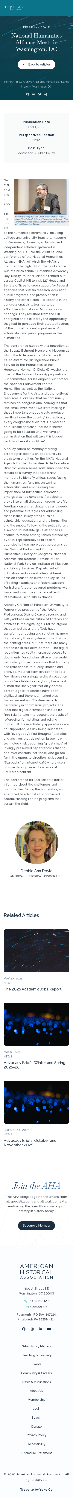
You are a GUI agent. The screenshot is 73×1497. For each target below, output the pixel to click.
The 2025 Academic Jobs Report (33, 989)
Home (8, 81)
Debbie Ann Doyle (36, 27)
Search (36, 1417)
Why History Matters (36, 1346)
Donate (36, 1426)
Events (36, 1364)
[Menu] (64, 8)
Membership (36, 1399)
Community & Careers (36, 1373)
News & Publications (36, 1382)
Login (36, 1408)
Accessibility (36, 1444)
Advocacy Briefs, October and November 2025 (30, 1142)
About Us (36, 1390)
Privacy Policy (36, 1435)
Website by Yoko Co (36, 1489)
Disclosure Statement (36, 1453)
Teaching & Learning (36, 1355)
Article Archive (23, 81)
